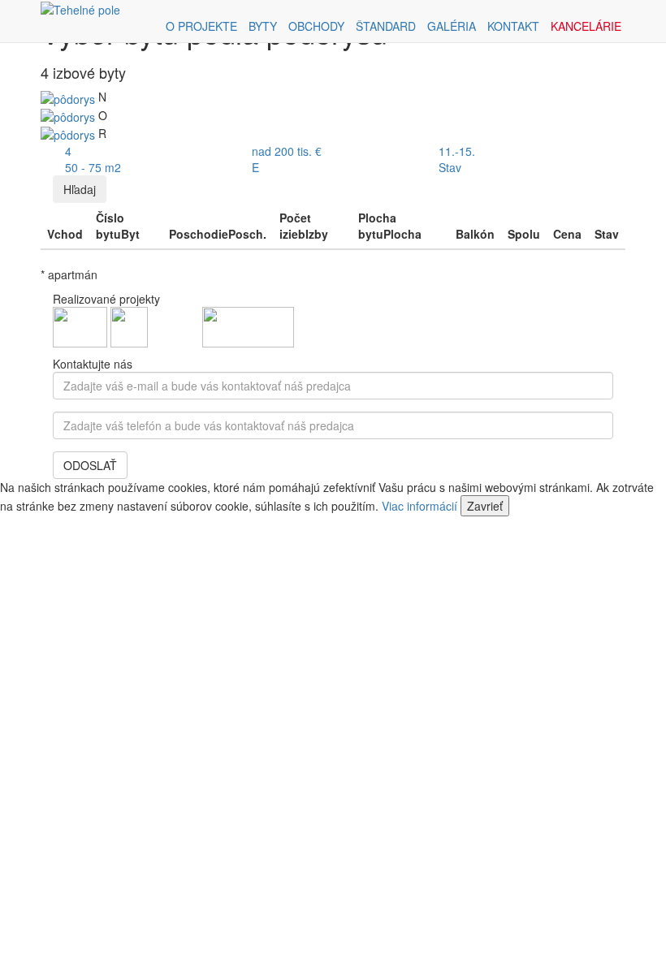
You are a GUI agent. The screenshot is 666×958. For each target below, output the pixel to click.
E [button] (255, 167)
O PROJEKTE (201, 26)
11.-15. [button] (457, 151)
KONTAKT (513, 26)
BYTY (263, 26)
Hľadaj (79, 189)
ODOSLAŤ (90, 465)
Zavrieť (485, 506)
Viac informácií (419, 506)
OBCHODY (316, 26)
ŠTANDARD (386, 26)
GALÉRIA (451, 26)
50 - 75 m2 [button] (93, 167)
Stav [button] (450, 167)
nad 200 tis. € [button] (287, 151)
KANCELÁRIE (586, 26)
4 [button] (68, 151)
